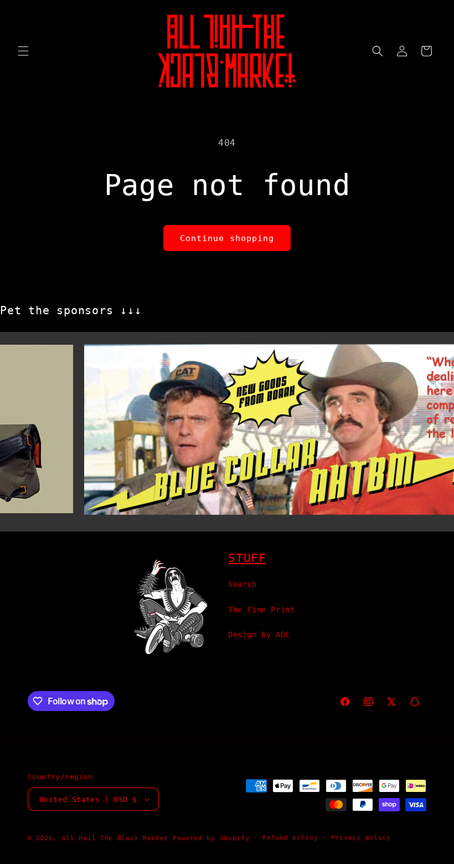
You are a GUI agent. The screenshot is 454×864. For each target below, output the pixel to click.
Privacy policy (361, 837)
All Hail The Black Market (115, 838)
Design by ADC (259, 634)
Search (242, 584)
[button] (23, 51)
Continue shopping (227, 238)
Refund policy (290, 837)
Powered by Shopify (211, 838)
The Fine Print (261, 609)
